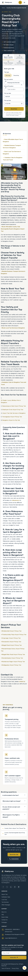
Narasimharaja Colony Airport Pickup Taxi (12, 650)
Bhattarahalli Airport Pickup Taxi (11, 631)
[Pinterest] (18, 886)
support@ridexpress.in (11, 938)
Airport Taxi (5, 894)
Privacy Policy (15, 968)
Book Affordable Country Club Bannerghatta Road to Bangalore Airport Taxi (12, 229)
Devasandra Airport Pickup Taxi (11, 641)
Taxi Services (5, 902)
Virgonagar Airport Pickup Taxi (11, 638)
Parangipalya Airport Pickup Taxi (12, 416)
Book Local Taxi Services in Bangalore (12, 153)
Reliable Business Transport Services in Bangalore (12, 146)
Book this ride (14, 854)
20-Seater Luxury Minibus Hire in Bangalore (11, 401)
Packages (4, 922)
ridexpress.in (16, 500)
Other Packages (6, 904)
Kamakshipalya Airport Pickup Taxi (12, 658)
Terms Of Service (6, 968)
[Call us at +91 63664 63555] (24, 968)
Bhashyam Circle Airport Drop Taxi (12, 409)
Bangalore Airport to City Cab (11, 420)
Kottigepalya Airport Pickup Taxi (11, 665)
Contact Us (4, 919)
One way (8, 75)
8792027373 (8, 931)
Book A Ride (5, 917)
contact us (22, 681)
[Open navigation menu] (24, 2)
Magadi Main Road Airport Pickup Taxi (13, 654)
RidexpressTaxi (14, 964)
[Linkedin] (10, 886)
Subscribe (13, 957)
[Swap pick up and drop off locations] (21, 84)
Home (3, 7)
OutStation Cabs (6, 897)
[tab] (8, 57)
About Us (4, 912)
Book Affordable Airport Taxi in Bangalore (13, 140)
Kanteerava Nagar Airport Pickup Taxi (13, 661)
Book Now (14, 109)
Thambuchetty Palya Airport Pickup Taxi (14, 634)
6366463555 (15, 859)
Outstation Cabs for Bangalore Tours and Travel (12, 159)
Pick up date (7, 93)
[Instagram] (14, 886)
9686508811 (16, 929)
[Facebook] (3, 886)
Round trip (16, 75)
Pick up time (7, 100)
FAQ (3, 914)
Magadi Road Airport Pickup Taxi (12, 645)
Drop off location (8, 86)
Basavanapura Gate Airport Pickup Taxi (14, 406)
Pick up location (8, 79)
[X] (7, 886)
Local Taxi (4, 899)
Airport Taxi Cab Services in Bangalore (13, 413)
